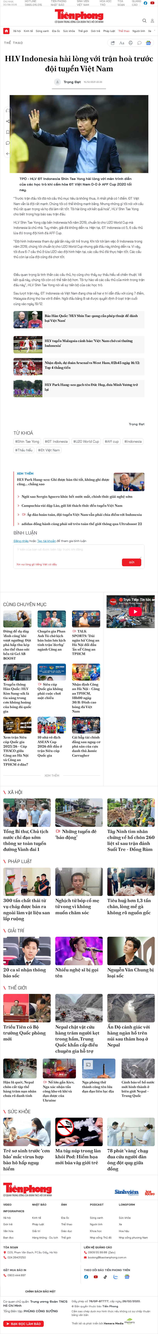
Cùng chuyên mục (24, 604)
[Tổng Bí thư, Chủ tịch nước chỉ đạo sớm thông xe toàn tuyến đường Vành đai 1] (27, 812)
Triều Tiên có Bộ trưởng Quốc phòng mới (24, 1033)
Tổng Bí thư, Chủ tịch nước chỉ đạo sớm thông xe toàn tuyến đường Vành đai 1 (25, 840)
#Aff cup (112, 441)
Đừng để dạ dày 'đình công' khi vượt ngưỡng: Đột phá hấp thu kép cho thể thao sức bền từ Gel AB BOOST (17, 644)
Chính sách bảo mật (40, 1291)
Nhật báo (39, 1204)
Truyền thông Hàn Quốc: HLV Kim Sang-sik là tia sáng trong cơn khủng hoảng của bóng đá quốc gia (17, 697)
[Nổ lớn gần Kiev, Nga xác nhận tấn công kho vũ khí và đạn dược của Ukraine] (59, 1069)
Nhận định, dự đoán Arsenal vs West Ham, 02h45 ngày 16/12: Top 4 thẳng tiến (92, 365)
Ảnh (64, 1204)
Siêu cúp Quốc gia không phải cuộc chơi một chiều (50, 691)
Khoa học (96, 1231)
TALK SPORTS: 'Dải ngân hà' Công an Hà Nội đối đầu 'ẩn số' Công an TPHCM (85, 642)
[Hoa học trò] (150, 1193)
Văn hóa (8, 1231)
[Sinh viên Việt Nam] (127, 1193)
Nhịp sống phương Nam (133, 1237)
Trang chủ (6, 31)
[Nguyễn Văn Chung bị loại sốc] (131, 951)
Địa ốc (56, 31)
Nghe (8, 111)
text (122, 43)
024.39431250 (17, 1257)
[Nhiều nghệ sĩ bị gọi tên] (79, 951)
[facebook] (145, 3)
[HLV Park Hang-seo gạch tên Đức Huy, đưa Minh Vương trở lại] (27, 388)
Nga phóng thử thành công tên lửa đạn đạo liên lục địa (98, 1086)
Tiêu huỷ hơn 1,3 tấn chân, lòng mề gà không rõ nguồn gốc (129, 906)
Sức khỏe (69, 31)
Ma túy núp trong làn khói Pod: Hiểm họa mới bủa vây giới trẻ (78, 1157)
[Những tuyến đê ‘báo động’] (79, 812)
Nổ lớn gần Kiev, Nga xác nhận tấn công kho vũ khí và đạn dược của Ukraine (58, 1091)
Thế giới (83, 31)
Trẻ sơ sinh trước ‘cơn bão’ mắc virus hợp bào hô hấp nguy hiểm (26, 1160)
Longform (127, 1204)
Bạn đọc (8, 1237)
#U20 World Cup (86, 441)
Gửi (131, 562)
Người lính (139, 31)
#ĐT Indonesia (56, 441)
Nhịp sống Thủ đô (101, 1237)
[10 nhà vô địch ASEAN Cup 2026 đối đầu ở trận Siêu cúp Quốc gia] (52, 725)
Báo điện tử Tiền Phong (79, 16)
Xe (149, 31)
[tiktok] (107, 1277)
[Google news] (129, 1277)
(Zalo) (111, 1252)
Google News (148, 43)
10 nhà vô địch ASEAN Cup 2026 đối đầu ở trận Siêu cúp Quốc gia (50, 746)
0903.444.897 (17, 1275)
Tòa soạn (10, 1247)
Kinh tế (28, 31)
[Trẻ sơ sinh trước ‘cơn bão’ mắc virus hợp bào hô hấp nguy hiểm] (27, 1132)
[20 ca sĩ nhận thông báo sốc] (27, 951)
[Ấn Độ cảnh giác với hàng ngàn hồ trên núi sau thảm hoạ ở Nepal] (131, 1008)
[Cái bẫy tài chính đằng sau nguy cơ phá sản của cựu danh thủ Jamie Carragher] (86, 725)
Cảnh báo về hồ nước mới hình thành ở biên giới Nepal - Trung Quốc (138, 1089)
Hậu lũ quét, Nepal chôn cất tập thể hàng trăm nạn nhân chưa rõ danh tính (19, 1089)
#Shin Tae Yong (27, 441)
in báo (130, 43)
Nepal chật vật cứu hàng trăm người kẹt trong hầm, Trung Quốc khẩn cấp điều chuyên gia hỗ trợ (77, 1039)
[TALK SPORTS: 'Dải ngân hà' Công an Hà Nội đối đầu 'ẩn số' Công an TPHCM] (86, 619)
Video (7, 1204)
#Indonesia (133, 441)
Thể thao (123, 31)
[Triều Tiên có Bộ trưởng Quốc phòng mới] (27, 1008)
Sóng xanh (42, 31)
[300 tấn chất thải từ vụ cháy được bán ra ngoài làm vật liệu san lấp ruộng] (27, 882)
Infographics (13, 1211)
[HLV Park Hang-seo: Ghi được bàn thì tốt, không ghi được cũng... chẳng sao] (129, 482)
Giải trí (16, 930)
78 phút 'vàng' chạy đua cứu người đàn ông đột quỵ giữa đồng (127, 1160)
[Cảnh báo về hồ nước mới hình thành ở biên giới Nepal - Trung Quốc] (138, 1069)
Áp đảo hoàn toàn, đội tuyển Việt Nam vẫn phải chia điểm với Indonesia (84, 514)
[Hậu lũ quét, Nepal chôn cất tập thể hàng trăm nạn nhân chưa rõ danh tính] (20, 1069)
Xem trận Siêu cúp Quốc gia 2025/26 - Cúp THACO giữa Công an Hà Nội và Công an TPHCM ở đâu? (16, 750)
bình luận (139, 43)
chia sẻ (113, 43)
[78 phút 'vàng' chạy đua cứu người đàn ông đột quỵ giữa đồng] (131, 1132)
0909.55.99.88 (97, 1252)
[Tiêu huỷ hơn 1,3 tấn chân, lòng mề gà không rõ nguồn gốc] (131, 882)
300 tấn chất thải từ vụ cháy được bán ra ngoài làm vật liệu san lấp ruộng (26, 909)
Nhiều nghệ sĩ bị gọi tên (76, 973)
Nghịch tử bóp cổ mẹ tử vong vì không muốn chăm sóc (77, 906)
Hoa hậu (124, 1231)
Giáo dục (66, 1231)
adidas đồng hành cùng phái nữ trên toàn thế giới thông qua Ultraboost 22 (82, 524)
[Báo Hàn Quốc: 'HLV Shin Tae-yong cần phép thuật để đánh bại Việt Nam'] (27, 319)
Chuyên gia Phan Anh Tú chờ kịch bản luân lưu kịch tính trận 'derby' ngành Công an (52, 640)
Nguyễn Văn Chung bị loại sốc (130, 973)
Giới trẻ (95, 31)
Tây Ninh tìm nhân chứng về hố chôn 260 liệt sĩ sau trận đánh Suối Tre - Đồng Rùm (131, 840)
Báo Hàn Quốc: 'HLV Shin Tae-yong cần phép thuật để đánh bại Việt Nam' (91, 318)
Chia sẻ (8, 121)
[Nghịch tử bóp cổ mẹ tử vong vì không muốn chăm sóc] (79, 882)
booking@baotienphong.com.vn (107, 1257)
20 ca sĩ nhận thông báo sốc (24, 973)
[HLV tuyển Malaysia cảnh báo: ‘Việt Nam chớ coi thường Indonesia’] (27, 344)
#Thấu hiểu (23, 450)
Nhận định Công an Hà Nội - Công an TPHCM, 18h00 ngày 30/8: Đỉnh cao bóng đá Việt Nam (86, 697)
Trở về (8, 154)
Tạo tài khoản (46, 541)
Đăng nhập (21, 541)
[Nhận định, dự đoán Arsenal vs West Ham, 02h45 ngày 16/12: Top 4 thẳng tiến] (27, 366)
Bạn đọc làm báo (26, 1324)
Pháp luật (109, 31)
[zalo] (118, 1277)
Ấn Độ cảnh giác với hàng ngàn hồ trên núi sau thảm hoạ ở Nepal (128, 1036)
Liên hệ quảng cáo (98, 1247)
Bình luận (8, 143)
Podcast (97, 1204)
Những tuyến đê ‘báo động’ (76, 834)
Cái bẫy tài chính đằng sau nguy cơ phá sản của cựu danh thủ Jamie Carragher (86, 746)
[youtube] (152, 3)
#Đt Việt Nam (49, 450)
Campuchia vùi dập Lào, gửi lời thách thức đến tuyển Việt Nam (72, 505)
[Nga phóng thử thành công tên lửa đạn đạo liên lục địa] (98, 1069)
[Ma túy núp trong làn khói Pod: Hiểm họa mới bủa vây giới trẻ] (79, 1132)
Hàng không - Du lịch (45, 1237)
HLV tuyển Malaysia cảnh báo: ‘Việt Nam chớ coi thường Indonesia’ (89, 343)
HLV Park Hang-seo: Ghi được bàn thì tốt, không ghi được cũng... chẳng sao (63, 481)
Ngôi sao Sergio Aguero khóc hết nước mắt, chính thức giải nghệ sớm (77, 496)
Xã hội (17, 31)
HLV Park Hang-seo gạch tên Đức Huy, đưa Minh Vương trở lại (91, 387)
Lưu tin (8, 132)
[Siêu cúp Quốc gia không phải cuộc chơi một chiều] (52, 672)
